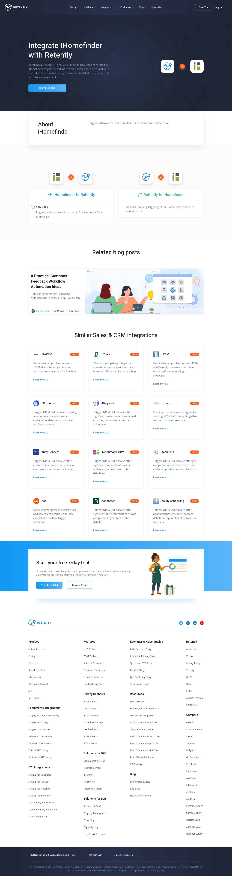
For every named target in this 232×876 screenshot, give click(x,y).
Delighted (191, 750)
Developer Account (38, 683)
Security (190, 670)
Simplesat (191, 764)
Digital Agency (91, 827)
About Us (191, 649)
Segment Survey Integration (42, 809)
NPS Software (91, 649)
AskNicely (191, 778)
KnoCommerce (194, 729)
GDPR (189, 677)
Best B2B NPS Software (142, 757)
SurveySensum (193, 812)
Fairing (189, 736)
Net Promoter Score (140, 795)
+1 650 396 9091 (95, 854)
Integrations (107, 7)
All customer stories (140, 683)
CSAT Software (91, 656)
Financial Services (92, 767)
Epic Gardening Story (140, 677)
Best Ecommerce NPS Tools (144, 750)
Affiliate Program (195, 697)
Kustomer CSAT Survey (40, 757)
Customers (125, 7)
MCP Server (34, 697)
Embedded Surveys (93, 722)
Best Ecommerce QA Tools (144, 743)
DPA (188, 683)
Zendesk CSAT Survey (39, 743)
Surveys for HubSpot (38, 781)
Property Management (95, 813)
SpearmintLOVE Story (141, 663)
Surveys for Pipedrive (39, 788)
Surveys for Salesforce (39, 774)
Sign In (219, 7)
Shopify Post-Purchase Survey (43, 715)
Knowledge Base (37, 670)
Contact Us (192, 704)
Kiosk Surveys (91, 736)
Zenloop (190, 791)
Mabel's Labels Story (140, 649)
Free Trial (204, 7)
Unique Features (36, 649)
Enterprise (33, 663)
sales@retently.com (123, 854)
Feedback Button (92, 729)
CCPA (189, 690)
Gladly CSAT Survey (38, 750)
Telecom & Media (93, 788)
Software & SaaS (92, 806)
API (30, 690)
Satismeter (191, 771)
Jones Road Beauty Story (143, 656)
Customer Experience (94, 670)
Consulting (89, 820)
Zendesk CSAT (193, 826)
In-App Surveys (91, 715)
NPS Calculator (137, 701)
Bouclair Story (137, 670)
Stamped (190, 743)
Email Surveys (91, 701)
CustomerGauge (194, 805)
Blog (141, 7)
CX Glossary (136, 764)
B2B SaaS (135, 788)
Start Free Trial (47, 88)
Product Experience (93, 677)
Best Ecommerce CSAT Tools (145, 736)
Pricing (73, 7)
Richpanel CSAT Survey (40, 736)
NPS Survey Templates (141, 715)
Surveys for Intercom (39, 795)
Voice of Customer (93, 663)
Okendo (190, 722)
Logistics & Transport (95, 834)
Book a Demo (79, 585)
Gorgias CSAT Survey (39, 729)
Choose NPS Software (141, 729)
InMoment (191, 785)
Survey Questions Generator (144, 708)
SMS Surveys (90, 743)
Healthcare (89, 781)
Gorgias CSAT (193, 819)
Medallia (190, 798)
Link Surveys (90, 708)
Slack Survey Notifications (41, 802)
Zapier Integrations (38, 816)
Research (156, 7)
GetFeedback (193, 757)
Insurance (89, 774)
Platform (88, 7)
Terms (189, 656)
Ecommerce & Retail (94, 760)
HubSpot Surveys (195, 833)
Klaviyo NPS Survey (38, 722)
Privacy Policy (193, 663)
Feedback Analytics (93, 683)
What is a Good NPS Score (143, 722)
